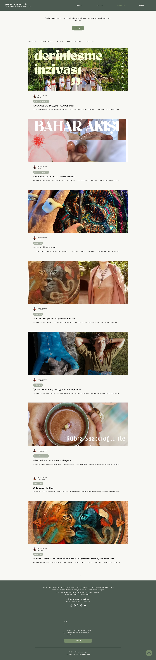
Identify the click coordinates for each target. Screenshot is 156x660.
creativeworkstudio (83, 654)
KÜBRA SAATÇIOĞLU (17, 4)
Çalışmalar (90, 41)
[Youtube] (85, 605)
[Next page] (85, 575)
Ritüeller (60, 41)
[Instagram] (71, 605)
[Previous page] (71, 575)
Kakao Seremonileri (74, 41)
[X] (78, 605)
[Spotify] (81, 605)
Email (66, 621)
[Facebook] (74, 605)
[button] (141, 5)
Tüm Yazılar (32, 41)
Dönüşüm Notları (47, 41)
